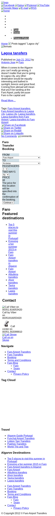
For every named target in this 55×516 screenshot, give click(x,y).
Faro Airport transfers (19, 108)
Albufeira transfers (13, 275)
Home (4, 43)
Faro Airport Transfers (19, 16)
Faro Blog (12, 27)
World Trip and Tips (17, 446)
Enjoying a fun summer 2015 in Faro (13, 247)
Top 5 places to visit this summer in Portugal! (13, 231)
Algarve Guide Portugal (20, 435)
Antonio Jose (8, 62)
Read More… (8, 100)
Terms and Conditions (19, 24)
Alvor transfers (13, 281)
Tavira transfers (13, 286)
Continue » (8, 202)
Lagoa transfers (26, 114)
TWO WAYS (9, 171)
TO (4, 160)
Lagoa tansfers (14, 53)
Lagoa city (11, 114)
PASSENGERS (10, 166)
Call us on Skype (7, 338)
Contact (11, 35)
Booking (11, 21)
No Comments (9, 136)
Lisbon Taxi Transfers (18, 441)
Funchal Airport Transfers (21, 438)
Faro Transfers (15, 19)
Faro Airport (12, 270)
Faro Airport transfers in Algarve (13, 260)
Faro (15, 30)
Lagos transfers (13, 292)
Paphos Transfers (16, 444)
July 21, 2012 (23, 59)
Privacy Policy (21, 38)
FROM (5, 154)
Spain (16, 32)
